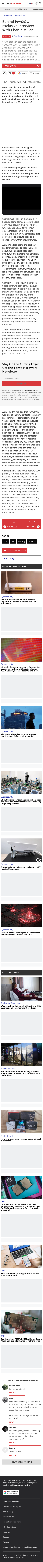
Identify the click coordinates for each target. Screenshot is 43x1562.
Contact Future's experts (12, 1507)
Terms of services (30, 390)
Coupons (6, 1537)
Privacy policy (8, 1512)
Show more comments (21, 1462)
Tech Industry (7, 15)
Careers (6, 1542)
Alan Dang (18, 36)
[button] (40, 3)
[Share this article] (4, 73)
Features (6, 36)
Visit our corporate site (20, 1485)
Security (21, 541)
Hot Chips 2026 (21, 9)
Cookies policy (8, 1517)
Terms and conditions (11, 1502)
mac (13, 541)
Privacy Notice (32, 393)
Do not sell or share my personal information (20, 1547)
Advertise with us (9, 1527)
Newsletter (36, 73)
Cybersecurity (20, 15)
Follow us (24, 73)
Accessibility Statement (12, 1522)
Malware (32, 541)
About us (6, 1532)
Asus (5, 541)
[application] (21, 197)
